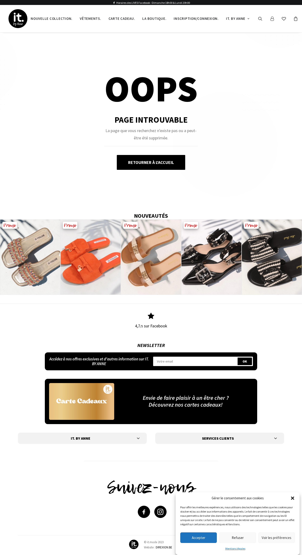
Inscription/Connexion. (196, 18)
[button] (292, 498)
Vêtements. (90, 18)
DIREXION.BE (164, 547)
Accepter (198, 537)
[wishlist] (286, 18)
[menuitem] (51, 18)
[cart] (295, 18)
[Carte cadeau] (81, 401)
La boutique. (154, 18)
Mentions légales (235, 548)
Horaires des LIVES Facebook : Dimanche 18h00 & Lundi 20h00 (153, 2)
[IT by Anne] (17, 18)
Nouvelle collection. (51, 18)
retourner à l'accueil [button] (151, 162)
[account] (274, 18)
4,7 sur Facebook (151, 326)
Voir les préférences (276, 537)
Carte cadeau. (122, 18)
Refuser (238, 537)
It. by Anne (235, 18)
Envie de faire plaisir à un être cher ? (186, 397)
